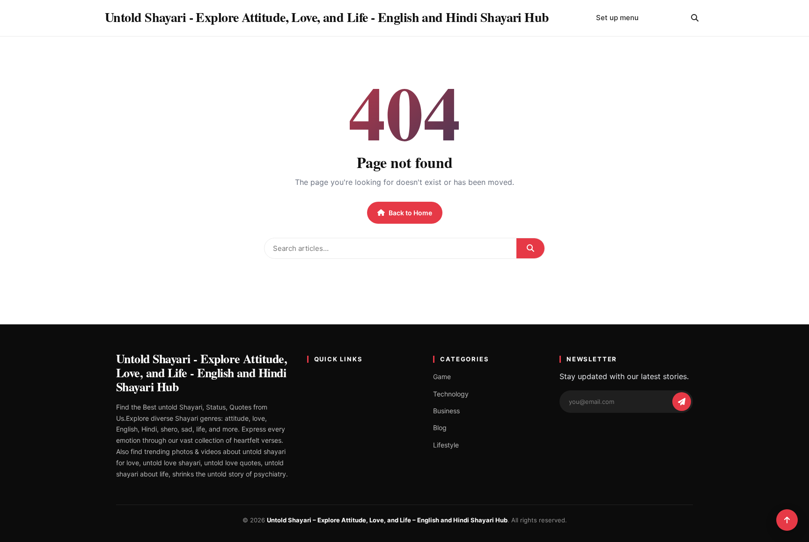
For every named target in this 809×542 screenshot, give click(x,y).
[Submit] (530, 248)
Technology (451, 394)
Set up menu (617, 17)
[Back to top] (787, 520)
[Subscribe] (681, 401)
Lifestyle (446, 445)
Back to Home (410, 213)
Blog (440, 428)
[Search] (694, 17)
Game (442, 377)
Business (446, 411)
